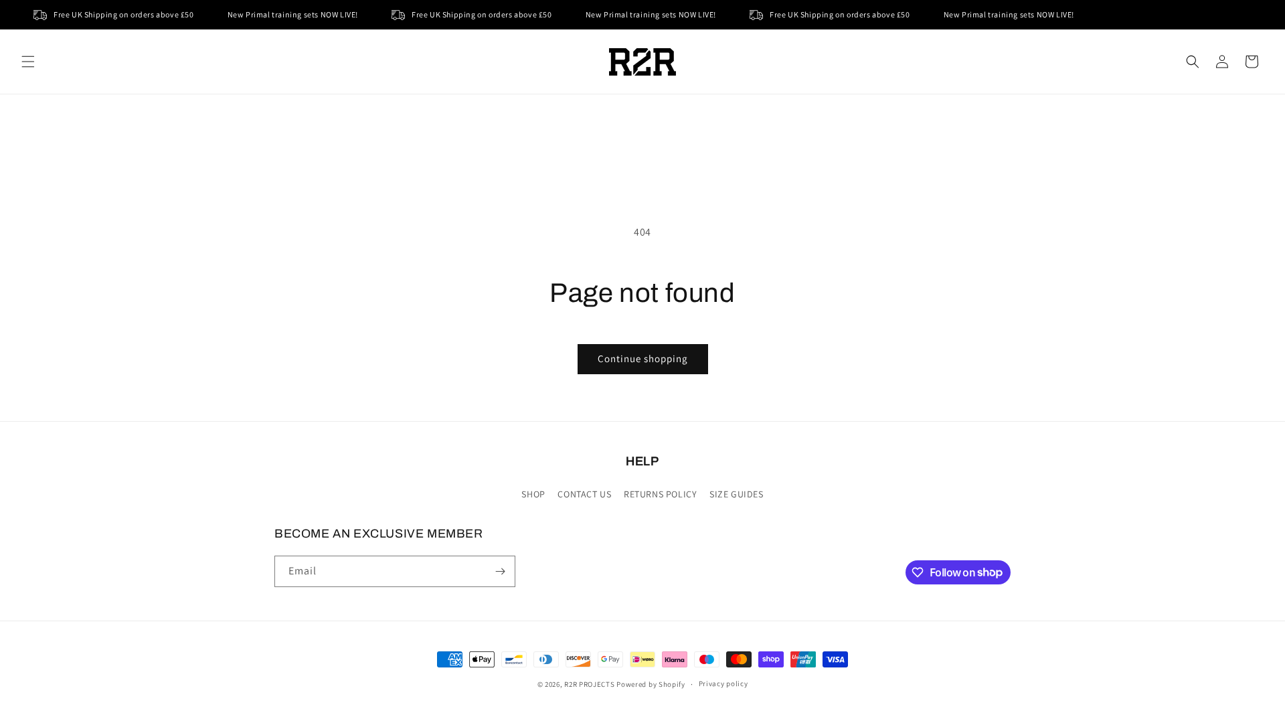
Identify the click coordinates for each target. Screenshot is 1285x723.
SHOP (533, 494)
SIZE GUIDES (736, 494)
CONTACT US (584, 494)
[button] (28, 61)
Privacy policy (723, 683)
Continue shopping (643, 358)
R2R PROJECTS (589, 684)
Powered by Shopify (650, 684)
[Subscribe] (500, 571)
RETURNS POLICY (660, 494)
